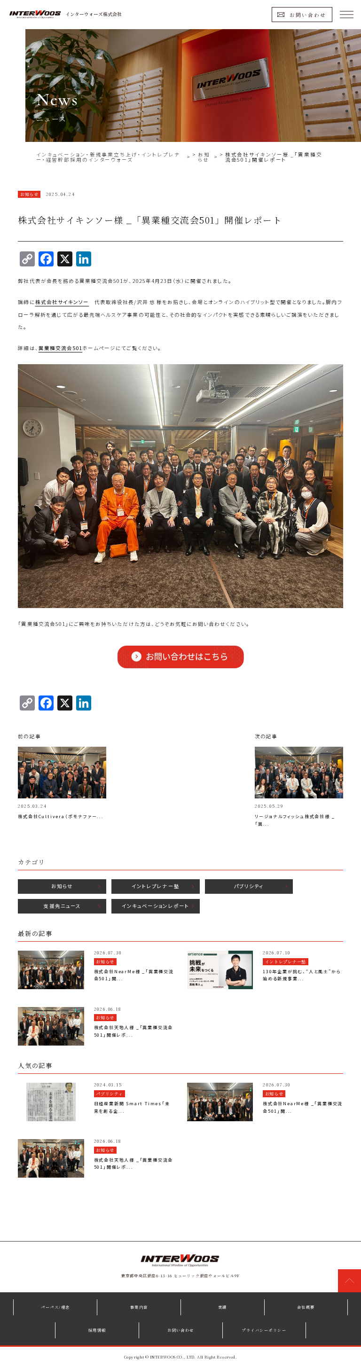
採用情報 (97, 1330)
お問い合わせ (308, 14)
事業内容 (139, 1307)
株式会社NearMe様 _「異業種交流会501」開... (134, 975)
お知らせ (62, 886)
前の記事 (29, 736)
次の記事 (266, 736)
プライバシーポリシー (264, 1330)
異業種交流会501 (60, 348)
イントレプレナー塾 (155, 886)
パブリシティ (249, 886)
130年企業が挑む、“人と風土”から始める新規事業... (302, 975)
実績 (222, 1307)
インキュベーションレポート (155, 905)
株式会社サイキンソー (62, 301)
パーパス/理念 (55, 1307)
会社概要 (306, 1307)
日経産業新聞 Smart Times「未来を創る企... (132, 1107)
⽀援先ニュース (61, 905)
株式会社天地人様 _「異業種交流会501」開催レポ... (133, 1031)
